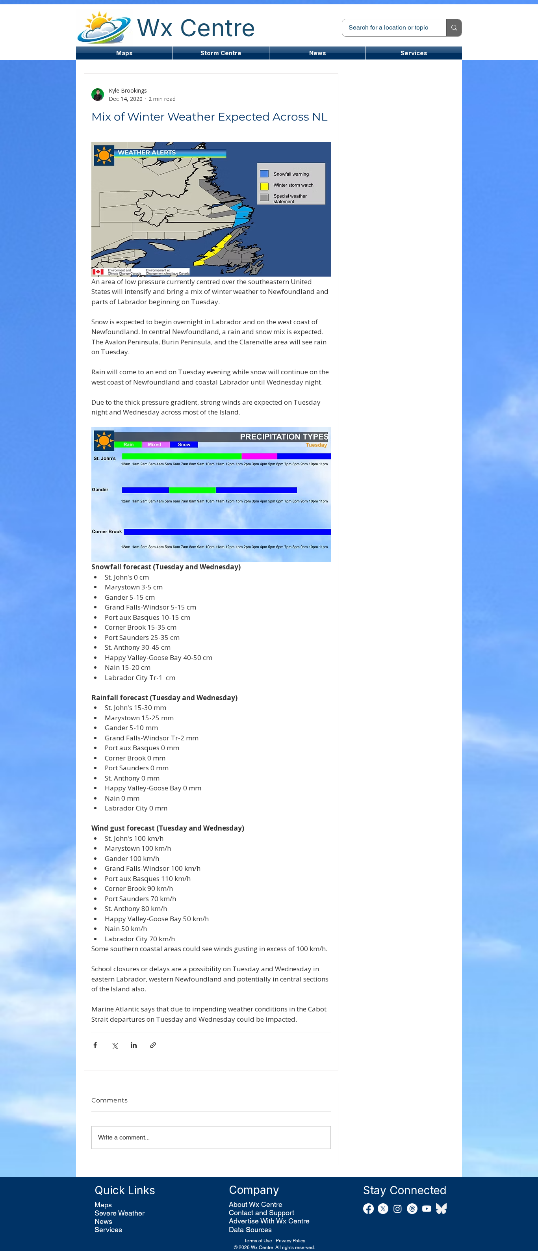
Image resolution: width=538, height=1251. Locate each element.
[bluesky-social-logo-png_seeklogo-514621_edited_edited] (441, 1208)
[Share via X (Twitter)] (114, 1045)
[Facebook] (368, 1208)
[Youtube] (426, 1208)
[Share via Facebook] (95, 1045)
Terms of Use (258, 1241)
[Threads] (412, 1208)
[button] (221, 52)
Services (108, 1229)
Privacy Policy (290, 1241)
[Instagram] (397, 1208)
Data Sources (250, 1229)
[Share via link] (153, 1045)
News (103, 1221)
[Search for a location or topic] (454, 27)
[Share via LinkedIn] (133, 1045)
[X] (383, 1208)
